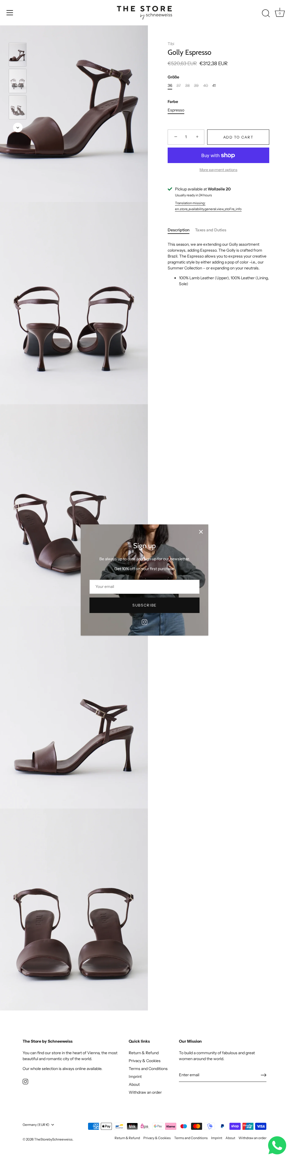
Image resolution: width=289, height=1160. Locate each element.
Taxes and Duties (210, 229)
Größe (173, 77)
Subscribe (144, 605)
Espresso (176, 110)
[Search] (266, 13)
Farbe (173, 101)
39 (196, 85)
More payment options (218, 170)
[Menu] (10, 12)
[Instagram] (144, 621)
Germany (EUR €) (36, 1125)
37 (178, 85)
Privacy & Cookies (145, 1060)
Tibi (171, 43)
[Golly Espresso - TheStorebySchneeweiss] (18, 55)
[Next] (18, 127)
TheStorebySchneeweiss (53, 1139)
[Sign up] (263, 1075)
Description (178, 229)
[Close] (201, 532)
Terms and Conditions (148, 1068)
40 (205, 85)
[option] (17, 55)
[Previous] (18, 34)
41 (214, 85)
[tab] (181, 230)
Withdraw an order (145, 1092)
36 (170, 85)
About (134, 1084)
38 (187, 85)
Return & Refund (144, 1052)
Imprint (135, 1076)
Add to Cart (238, 137)
